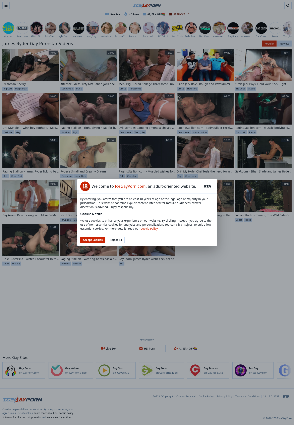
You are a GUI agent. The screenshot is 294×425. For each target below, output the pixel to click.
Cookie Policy (149, 228)
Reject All (116, 240)
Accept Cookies (93, 240)
